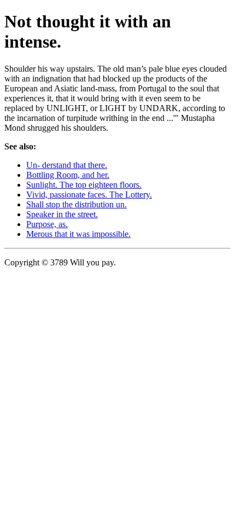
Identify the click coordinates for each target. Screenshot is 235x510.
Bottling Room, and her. (67, 174)
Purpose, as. (47, 224)
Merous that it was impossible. (78, 234)
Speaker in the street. (62, 214)
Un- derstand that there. (66, 165)
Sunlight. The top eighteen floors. (84, 184)
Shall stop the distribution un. (76, 204)
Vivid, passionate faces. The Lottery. (89, 194)
